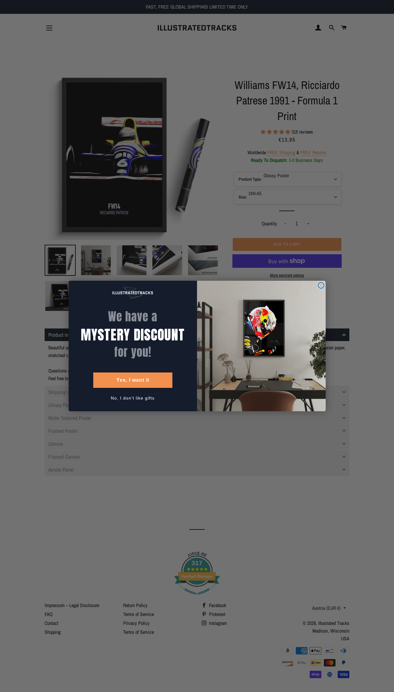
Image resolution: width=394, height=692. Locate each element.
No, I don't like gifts (133, 398)
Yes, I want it (132, 380)
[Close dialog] (321, 285)
